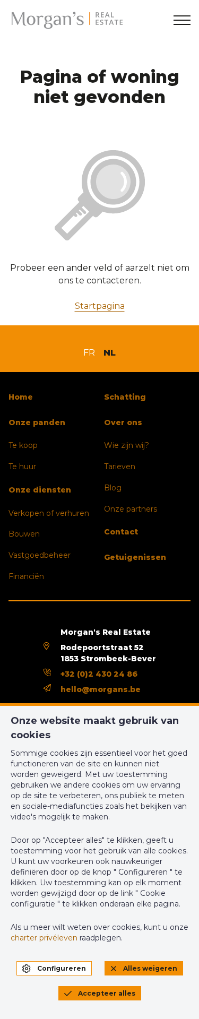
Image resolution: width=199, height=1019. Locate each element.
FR (89, 353)
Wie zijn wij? (126, 445)
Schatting (125, 397)
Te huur (22, 466)
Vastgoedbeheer (39, 555)
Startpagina (100, 306)
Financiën (26, 576)
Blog (113, 488)
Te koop (23, 445)
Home (20, 397)
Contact (121, 532)
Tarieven (119, 466)
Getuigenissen (135, 557)
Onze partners (130, 509)
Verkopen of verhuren (48, 513)
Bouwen (24, 534)
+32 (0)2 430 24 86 (98, 674)
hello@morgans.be (100, 689)
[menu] (182, 20)
